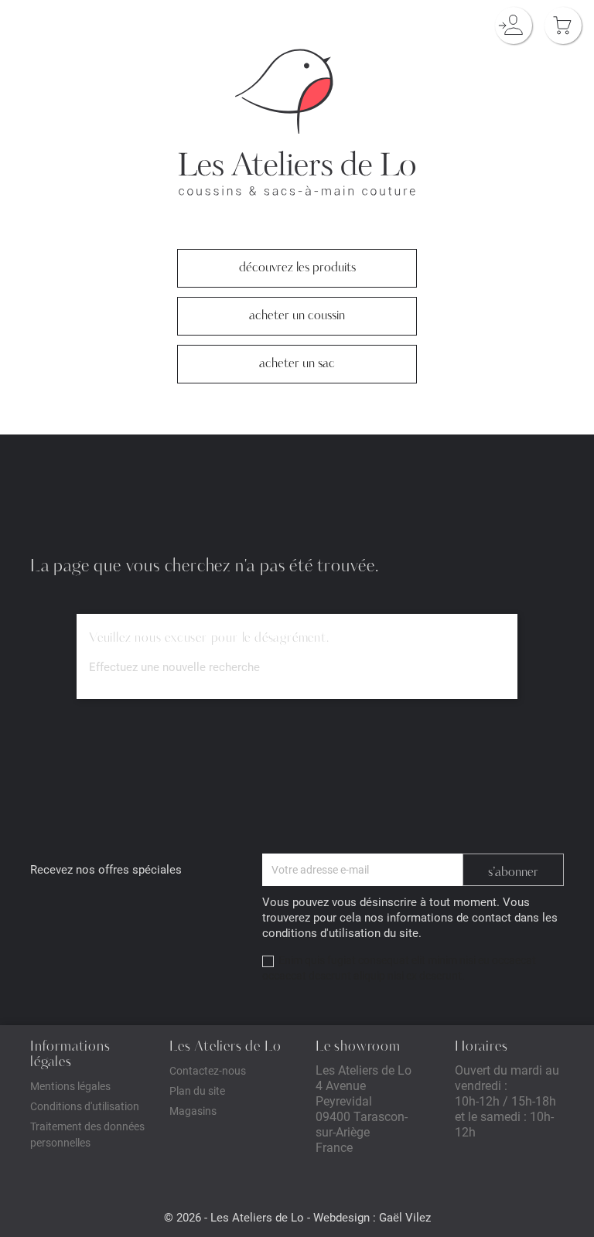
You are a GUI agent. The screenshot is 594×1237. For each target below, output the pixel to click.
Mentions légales (70, 1086)
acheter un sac (297, 156)
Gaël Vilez (405, 1217)
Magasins (193, 1110)
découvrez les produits (297, 60)
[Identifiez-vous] (513, 25)
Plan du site (197, 1090)
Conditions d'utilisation (84, 1106)
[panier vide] (563, 25)
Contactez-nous (207, 1070)
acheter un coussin (297, 108)
